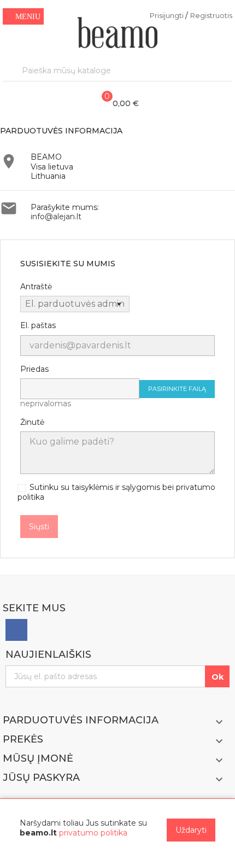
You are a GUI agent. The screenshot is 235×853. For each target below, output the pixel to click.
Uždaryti (191, 830)
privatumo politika (93, 833)
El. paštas (38, 325)
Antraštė (36, 286)
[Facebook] (16, 630)
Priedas (34, 369)
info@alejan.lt (56, 216)
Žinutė (32, 422)
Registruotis (211, 15)
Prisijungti (167, 15)
